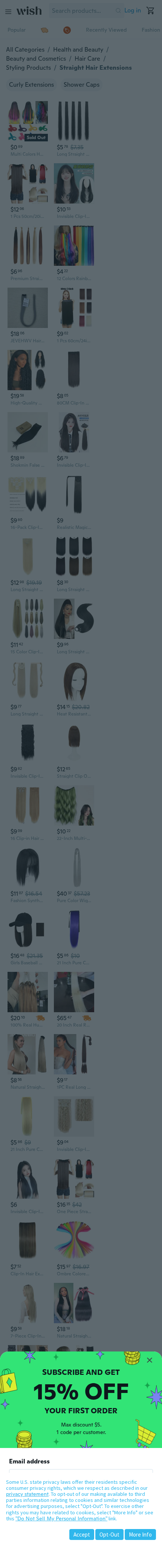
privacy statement (27, 1494)
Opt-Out (109, 1534)
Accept (81, 1534)
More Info (140, 1534)
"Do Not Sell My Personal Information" (61, 1518)
